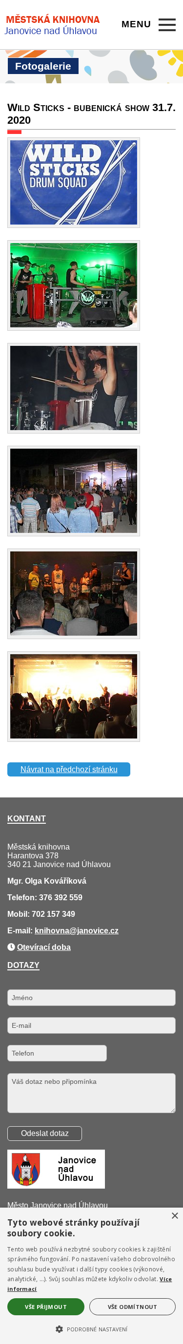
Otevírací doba (44, 947)
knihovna (52, 931)
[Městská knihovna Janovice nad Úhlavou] (52, 24)
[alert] (91, 1276)
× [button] (174, 1216)
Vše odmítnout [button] (133, 1306)
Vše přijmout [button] (46, 1306)
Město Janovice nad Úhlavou (57, 1205)
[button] (91, 1328)
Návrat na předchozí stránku (69, 769)
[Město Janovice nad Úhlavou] (56, 1186)
